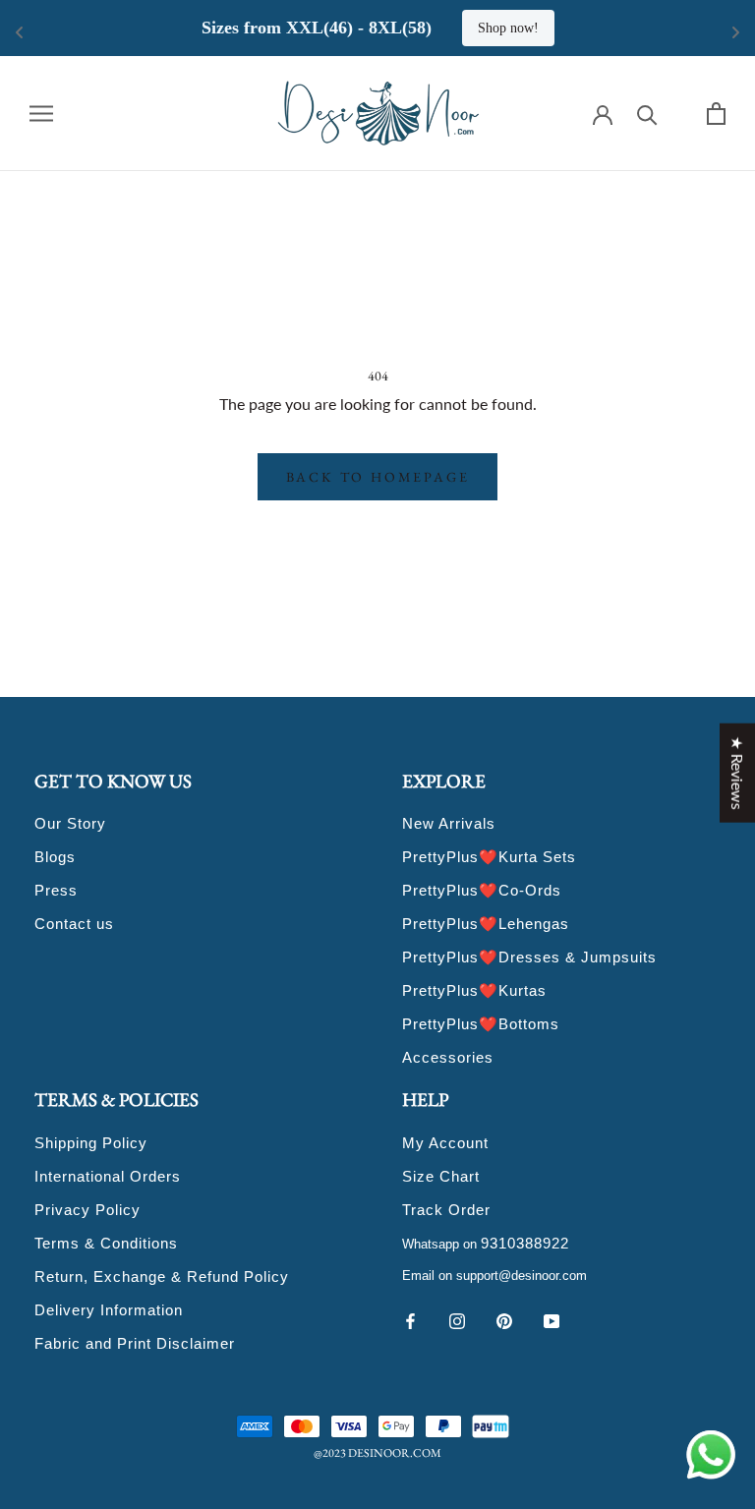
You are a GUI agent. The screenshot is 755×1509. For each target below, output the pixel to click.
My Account (445, 1142)
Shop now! (508, 28)
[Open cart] (716, 113)
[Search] (647, 113)
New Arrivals (448, 823)
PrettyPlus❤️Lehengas (485, 923)
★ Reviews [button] (737, 772)
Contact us (74, 923)
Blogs (55, 856)
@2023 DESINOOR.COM (377, 1453)
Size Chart (441, 1176)
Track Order (446, 1209)
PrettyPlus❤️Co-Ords (481, 890)
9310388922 (525, 1243)
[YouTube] (551, 1319)
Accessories (448, 1057)
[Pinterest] (504, 1319)
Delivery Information (108, 1310)
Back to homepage (378, 477)
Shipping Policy (90, 1142)
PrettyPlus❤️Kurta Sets (489, 856)
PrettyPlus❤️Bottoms (480, 1024)
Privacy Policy (87, 1209)
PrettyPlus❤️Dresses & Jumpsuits (529, 957)
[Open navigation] (41, 113)
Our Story (70, 823)
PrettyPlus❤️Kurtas (474, 990)
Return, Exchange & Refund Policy (161, 1276)
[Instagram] (457, 1319)
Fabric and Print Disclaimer (134, 1343)
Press (56, 890)
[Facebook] (410, 1319)
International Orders (107, 1176)
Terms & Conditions (106, 1243)
